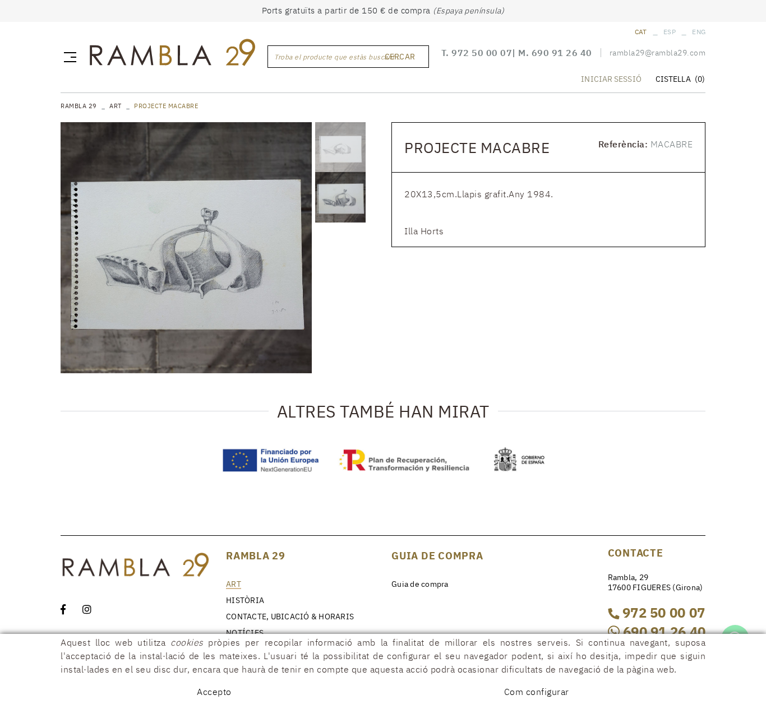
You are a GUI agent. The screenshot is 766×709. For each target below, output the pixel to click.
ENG (698, 31)
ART (115, 106)
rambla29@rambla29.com (658, 53)
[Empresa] (171, 55)
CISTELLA (680, 79)
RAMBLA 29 (79, 106)
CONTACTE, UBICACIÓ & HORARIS (290, 616)
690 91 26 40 (562, 52)
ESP (669, 31)
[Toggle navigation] (68, 56)
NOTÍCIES (245, 633)
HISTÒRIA (245, 600)
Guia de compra (420, 584)
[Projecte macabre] (186, 247)
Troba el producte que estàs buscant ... (338, 57)
